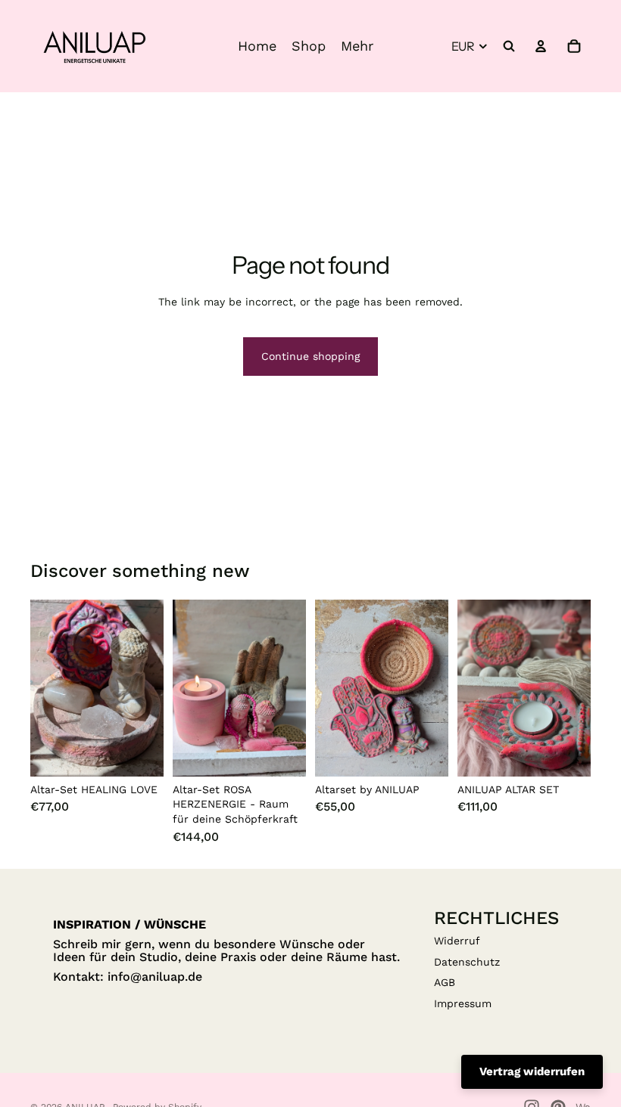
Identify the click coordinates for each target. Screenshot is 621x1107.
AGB (444, 982)
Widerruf (457, 941)
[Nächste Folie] (147, 688)
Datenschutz (467, 962)
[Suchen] (509, 46)
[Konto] (540, 46)
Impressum (462, 1003)
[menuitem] (357, 46)
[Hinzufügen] (140, 753)
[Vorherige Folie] (47, 688)
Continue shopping (310, 356)
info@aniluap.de (155, 976)
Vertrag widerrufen (532, 1071)
